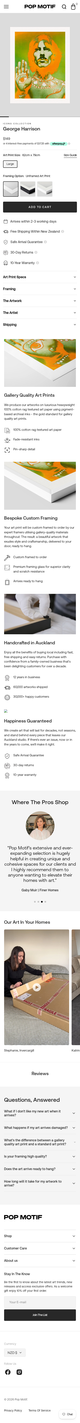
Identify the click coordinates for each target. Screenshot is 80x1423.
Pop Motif (21, 1399)
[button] (6, 6)
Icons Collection (17, 123)
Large (12, 165)
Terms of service (40, 1410)
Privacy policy (13, 1410)
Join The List (40, 1315)
